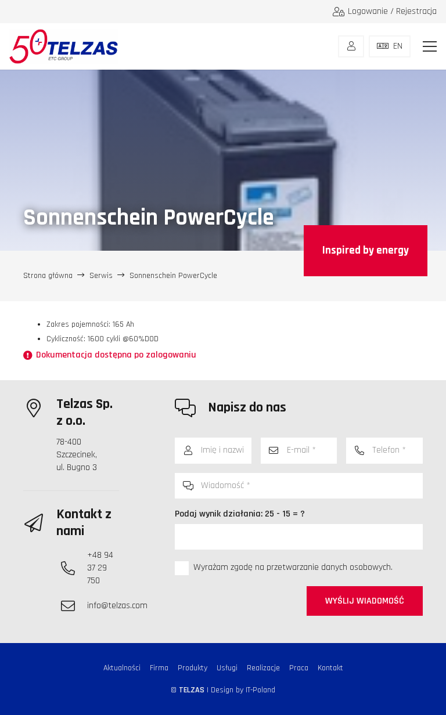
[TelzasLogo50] (63, 46)
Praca (298, 668)
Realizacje (263, 668)
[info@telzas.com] (73, 606)
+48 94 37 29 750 (100, 568)
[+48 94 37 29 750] (73, 568)
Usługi (227, 668)
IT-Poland (260, 690)
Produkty (192, 668)
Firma (159, 668)
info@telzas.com (117, 606)
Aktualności (122, 668)
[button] (429, 46)
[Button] (351, 46)
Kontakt (330, 668)
